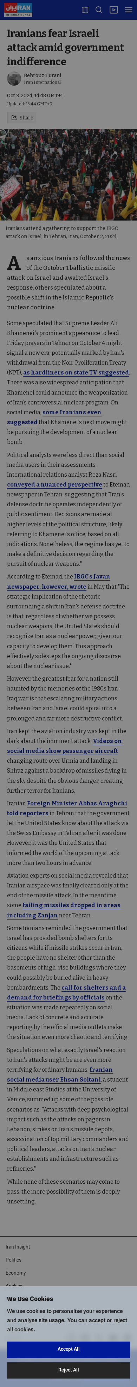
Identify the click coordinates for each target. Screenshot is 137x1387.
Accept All (69, 1349)
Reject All (68, 1370)
